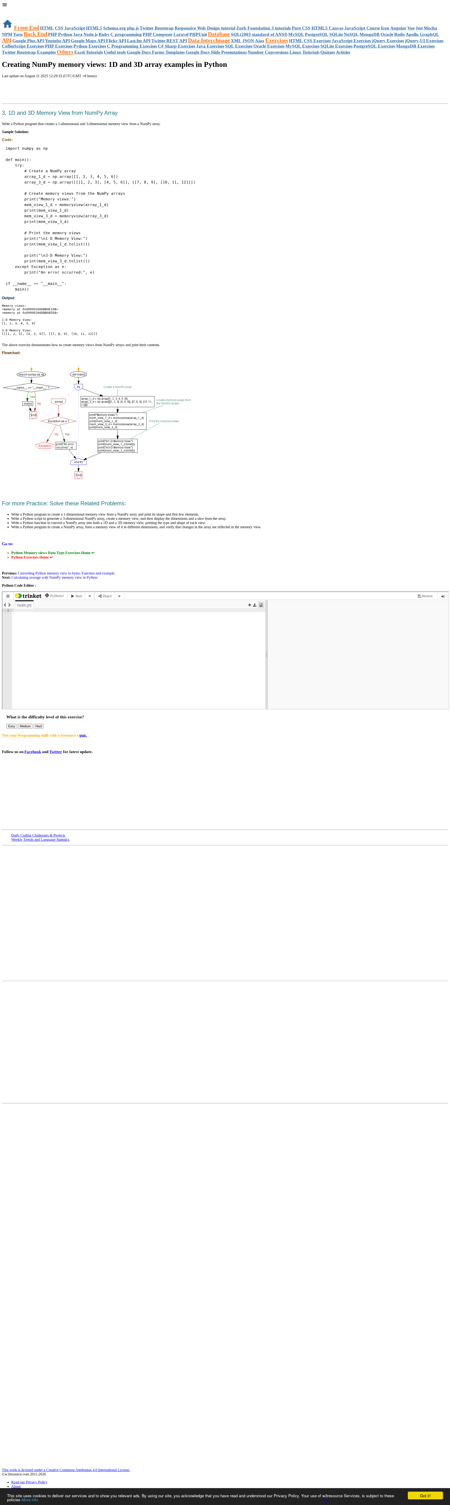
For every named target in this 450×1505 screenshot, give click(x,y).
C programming (126, 34)
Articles (343, 52)
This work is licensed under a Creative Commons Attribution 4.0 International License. (66, 1470)
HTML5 (94, 28)
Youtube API (57, 40)
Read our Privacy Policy (29, 1482)
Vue (411, 28)
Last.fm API (138, 40)
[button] (225, 5)
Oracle (387, 34)
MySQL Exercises (302, 46)
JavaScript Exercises (351, 40)
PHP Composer (157, 34)
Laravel (180, 34)
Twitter (55, 752)
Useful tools (115, 52)
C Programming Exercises (132, 46)
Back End (35, 34)
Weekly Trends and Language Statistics (40, 840)
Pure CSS (301, 28)
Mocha (430, 28)
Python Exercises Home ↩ (32, 557)
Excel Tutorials (88, 52)
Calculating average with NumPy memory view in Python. (54, 577)
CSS (59, 28)
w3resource (10, 10)
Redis (399, 34)
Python (65, 34)
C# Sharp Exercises (176, 46)
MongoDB (370, 34)
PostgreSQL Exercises (374, 46)
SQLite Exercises (336, 46)
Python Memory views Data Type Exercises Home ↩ (52, 553)
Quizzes (327, 52)
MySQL (296, 34)
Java (77, 34)
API (6, 40)
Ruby (104, 34)
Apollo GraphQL (422, 34)
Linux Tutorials (304, 52)
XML (236, 40)
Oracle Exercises (269, 46)
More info (30, 1499)
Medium (25, 726)
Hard (38, 726)
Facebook (32, 752)
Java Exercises (210, 46)
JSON (248, 40)
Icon (385, 28)
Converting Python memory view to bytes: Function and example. (66, 573)
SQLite (336, 34)
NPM (7, 34)
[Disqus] (225, 1041)
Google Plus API (28, 40)
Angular (398, 28)
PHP (52, 34)
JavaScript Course (362, 28)
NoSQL (351, 34)
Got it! (425, 1495)
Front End (26, 28)
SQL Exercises (238, 46)
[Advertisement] (57, 91)
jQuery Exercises (388, 40)
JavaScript (74, 28)
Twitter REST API (169, 40)
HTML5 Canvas (327, 28)
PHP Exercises (58, 46)
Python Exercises (89, 46)
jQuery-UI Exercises (424, 40)
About (16, 1486)
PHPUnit (198, 34)
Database (219, 34)
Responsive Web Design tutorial (205, 28)
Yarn (18, 34)
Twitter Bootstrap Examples (29, 52)
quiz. (83, 735)
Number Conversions (268, 52)
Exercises (276, 40)
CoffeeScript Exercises (23, 46)
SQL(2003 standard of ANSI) (259, 34)
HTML (47, 28)
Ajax (259, 40)
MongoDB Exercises (415, 46)
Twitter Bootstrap (157, 28)
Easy (11, 726)
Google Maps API (88, 40)
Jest (419, 28)
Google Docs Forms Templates (156, 52)
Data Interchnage (209, 40)
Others (65, 52)
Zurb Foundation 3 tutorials (263, 28)
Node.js (90, 34)
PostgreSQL (316, 34)
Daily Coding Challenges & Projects (38, 835)
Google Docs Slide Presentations (216, 52)
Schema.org (114, 28)
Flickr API (116, 40)
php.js (133, 28)
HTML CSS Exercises (310, 40)
